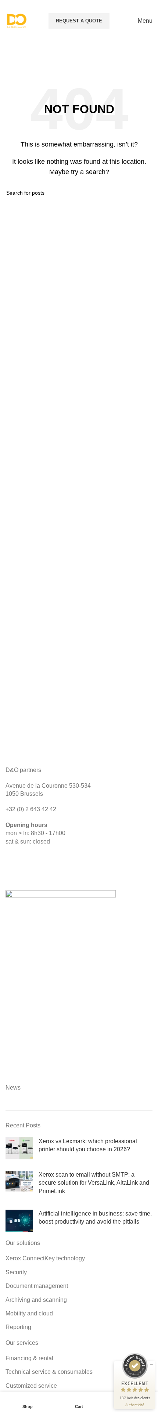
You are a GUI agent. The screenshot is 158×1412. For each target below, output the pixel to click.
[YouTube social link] (138, 5)
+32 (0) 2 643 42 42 (31, 809)
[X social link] (120, 5)
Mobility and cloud (29, 1313)
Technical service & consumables (49, 1372)
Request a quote (79, 21)
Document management (37, 1286)
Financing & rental (29, 1358)
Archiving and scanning (36, 1300)
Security (16, 1272)
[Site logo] (17, 20)
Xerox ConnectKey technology (45, 1258)
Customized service (31, 1386)
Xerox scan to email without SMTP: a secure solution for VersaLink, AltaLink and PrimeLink (94, 1182)
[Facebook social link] (110, 5)
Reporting (18, 1327)
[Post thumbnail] (19, 1148)
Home (36, 60)
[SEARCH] (144, 192)
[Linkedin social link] (147, 5)
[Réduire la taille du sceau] (151, 1364)
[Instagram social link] (129, 5)
